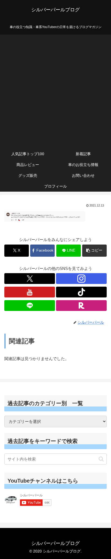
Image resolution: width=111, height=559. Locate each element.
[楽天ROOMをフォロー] (81, 305)
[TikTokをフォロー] (81, 292)
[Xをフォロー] (29, 278)
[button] (94, 251)
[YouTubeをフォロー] (29, 292)
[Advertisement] (55, 90)
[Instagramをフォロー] (81, 278)
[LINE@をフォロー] (29, 305)
